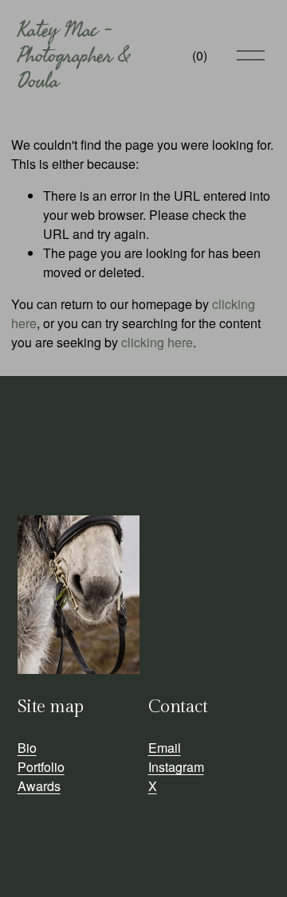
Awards (39, 786)
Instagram (176, 767)
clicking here (157, 342)
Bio (27, 747)
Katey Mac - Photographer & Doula (74, 56)
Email (164, 747)
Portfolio (41, 767)
